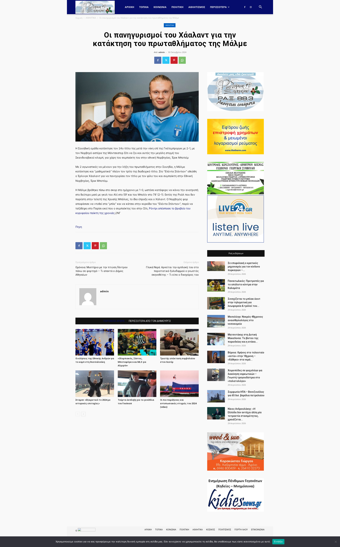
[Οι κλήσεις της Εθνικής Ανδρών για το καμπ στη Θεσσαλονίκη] (94, 342)
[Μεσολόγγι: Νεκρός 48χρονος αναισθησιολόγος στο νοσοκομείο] (216, 321)
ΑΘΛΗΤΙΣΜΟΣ (196, 7)
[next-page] (83, 414)
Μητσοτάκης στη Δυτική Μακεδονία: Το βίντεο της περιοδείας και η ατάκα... (243, 338)
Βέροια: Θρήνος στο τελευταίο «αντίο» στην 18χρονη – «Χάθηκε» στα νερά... (246, 356)
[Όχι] (335, 541)
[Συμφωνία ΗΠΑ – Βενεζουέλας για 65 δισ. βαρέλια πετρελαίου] (216, 396)
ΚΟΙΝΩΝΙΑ (160, 7)
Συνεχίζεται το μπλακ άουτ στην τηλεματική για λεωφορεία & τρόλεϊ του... (244, 302)
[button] (260, 7)
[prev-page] (77, 414)
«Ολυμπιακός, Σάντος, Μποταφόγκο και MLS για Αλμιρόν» (132, 362)
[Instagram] (250, 7)
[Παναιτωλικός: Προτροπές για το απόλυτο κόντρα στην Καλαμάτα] (216, 285)
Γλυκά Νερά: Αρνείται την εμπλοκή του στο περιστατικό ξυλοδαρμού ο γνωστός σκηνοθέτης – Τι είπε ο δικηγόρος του (172, 271)
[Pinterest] (174, 60)
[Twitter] (165, 60)
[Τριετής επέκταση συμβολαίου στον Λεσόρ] (179, 342)
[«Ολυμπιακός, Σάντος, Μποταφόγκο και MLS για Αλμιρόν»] (137, 342)
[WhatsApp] (182, 60)
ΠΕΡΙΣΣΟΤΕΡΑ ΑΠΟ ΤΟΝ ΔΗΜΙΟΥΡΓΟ (150, 321)
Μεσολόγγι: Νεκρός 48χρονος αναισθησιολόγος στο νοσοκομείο (245, 320)
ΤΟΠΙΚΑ (144, 7)
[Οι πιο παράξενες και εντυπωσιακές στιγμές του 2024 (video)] (179, 383)
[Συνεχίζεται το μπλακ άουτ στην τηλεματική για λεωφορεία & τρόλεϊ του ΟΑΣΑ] (216, 303)
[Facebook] (244, 7)
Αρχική (129, 7)
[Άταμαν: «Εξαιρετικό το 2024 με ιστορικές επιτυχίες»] (94, 383)
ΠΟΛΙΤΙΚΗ (177, 7)
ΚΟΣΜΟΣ (210, 529)
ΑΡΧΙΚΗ (148, 529)
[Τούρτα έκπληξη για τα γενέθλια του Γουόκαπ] (137, 383)
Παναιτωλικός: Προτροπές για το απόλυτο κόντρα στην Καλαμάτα (246, 284)
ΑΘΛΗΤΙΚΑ (91, 17)
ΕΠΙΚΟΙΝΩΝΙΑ (258, 529)
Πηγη (78, 227)
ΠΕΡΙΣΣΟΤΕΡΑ (218, 7)
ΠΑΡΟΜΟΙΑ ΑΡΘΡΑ (113, 321)
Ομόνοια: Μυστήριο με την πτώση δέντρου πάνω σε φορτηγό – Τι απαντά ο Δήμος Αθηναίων (101, 271)
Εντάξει (278, 541)
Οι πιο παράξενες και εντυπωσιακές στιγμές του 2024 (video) (178, 403)
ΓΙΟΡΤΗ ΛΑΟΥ (241, 529)
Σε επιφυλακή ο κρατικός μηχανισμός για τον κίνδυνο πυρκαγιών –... (244, 267)
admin (161, 52)
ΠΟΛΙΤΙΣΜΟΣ (224, 529)
